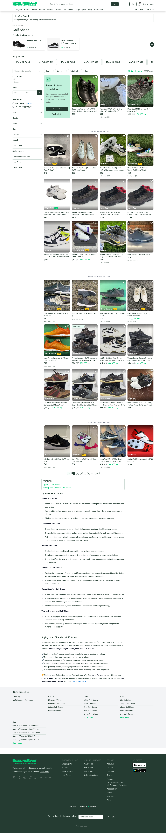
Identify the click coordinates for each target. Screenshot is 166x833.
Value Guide (149, 9)
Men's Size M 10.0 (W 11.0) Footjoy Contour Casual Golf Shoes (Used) (139, 404)
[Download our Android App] (142, 770)
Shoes (20, 25)
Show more (88, 717)
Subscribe (111, 817)
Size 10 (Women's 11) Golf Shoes (26, 729)
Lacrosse (58, 9)
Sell (132, 4)
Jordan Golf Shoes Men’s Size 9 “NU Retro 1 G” (140, 460)
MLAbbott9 (104, 163)
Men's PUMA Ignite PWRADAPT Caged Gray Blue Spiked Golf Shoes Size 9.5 (84, 404)
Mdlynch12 (104, 455)
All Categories (17, 9)
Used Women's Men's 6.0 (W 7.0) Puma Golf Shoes (138, 315)
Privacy (110, 779)
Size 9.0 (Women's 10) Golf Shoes (26, 726)
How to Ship (88, 771)
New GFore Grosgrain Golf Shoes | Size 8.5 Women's (84, 256)
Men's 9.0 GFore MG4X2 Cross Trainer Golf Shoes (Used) (137, 169)
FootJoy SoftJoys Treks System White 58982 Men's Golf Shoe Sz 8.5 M (112, 359)
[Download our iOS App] (140, 765)
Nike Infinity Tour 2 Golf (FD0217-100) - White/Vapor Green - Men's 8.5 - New (113, 169)
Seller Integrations (91, 775)
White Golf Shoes (91, 700)
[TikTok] (35, 777)
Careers (110, 768)
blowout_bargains (78, 250)
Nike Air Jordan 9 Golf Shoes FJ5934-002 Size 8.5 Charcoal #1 (139, 213)
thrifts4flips (76, 208)
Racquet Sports (80, 9)
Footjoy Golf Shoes (127, 704)
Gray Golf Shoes (90, 707)
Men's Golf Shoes (55, 700)
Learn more (44, 772)
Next (97, 473)
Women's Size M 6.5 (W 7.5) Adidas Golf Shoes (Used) (84, 169)
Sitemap (110, 796)
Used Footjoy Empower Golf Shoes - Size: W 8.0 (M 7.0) (56, 359)
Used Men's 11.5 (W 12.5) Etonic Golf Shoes (112, 315)
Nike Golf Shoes (126, 700)
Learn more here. (79, 681)
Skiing (90, 9)
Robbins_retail (77, 354)
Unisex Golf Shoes (55, 707)
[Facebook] (19, 777)
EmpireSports (132, 163)
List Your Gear (57, 109)
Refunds (65, 768)
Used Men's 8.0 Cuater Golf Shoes (84, 313)
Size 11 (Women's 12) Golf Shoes (26, 736)
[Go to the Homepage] (25, 4)
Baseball (42, 9)
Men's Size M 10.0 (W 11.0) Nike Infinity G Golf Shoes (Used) (111, 110)
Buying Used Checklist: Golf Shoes (57, 488)
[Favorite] (124, 77)
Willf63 (103, 104)
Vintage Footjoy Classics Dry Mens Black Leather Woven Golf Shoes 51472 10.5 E (139, 359)
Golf (64, 9)
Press (109, 793)
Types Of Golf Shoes (51, 484)
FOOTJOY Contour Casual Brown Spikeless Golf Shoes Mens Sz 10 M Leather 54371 (56, 404)
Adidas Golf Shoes (127, 707)
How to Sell (88, 768)
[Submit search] (115, 4)
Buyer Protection (68, 771)
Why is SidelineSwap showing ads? (99, 131)
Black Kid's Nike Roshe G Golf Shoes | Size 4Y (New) (57, 169)
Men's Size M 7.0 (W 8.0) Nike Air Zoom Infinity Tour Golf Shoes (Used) (111, 460)
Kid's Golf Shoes (54, 711)
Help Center (139, 9)
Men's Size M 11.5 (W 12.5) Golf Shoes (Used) (138, 110)
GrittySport (48, 163)
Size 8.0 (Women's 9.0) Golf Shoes (26, 733)
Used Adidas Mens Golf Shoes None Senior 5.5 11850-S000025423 (56, 213)
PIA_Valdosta (49, 208)
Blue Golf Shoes (90, 711)
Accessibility (112, 789)
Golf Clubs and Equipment (23, 700)
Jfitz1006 (131, 250)
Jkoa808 (75, 104)
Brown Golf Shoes (91, 714)
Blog (109, 800)
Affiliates (110, 771)
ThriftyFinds (132, 455)
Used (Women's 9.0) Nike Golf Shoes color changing (84, 460)
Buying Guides (45, 777)
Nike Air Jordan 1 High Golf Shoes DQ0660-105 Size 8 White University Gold (56, 256)
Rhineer (47, 455)
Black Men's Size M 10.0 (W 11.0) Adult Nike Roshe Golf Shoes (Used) (84, 110)
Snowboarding (99, 9)
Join (151, 4)
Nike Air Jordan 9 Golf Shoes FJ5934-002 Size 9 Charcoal (110, 213)
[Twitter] (30, 777)
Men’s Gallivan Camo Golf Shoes (138, 254)
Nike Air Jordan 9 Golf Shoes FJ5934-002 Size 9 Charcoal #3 (83, 213)
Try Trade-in (57, 114)
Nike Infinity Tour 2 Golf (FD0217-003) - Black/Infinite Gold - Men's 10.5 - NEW (111, 256)
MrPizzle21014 (133, 104)
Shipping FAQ (67, 764)
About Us (110, 764)
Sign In (145, 4)
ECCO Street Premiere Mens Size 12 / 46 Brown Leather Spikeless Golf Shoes (112, 404)
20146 (30, 103)
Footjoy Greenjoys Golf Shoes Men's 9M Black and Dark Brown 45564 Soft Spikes (84, 359)
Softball (50, 9)
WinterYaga (132, 398)
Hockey (34, 9)
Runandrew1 (77, 163)
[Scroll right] (152, 44)
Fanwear (27, 9)
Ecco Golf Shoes (126, 714)
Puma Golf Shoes (126, 711)
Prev (69, 473)
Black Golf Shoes (90, 704)
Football (70, 9)
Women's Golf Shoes (56, 704)
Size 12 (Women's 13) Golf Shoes (26, 739)
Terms (109, 775)
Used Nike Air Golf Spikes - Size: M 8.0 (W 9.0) (56, 315)
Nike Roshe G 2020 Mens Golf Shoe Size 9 (56, 460)
